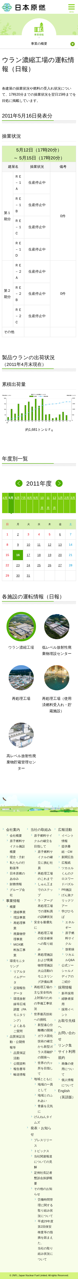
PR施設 (67, 889)
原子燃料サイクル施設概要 (17, 846)
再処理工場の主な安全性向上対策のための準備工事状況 (43, 997)
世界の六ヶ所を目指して (45, 1068)
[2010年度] (19, 483)
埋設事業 (19, 917)
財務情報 (16, 884)
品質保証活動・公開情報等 (17, 1042)
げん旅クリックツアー (68, 900)
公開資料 (19, 1063)
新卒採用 (68, 993)
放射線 (69, 949)
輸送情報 (19, 1074)
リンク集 (65, 1045)
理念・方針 (17, 857)
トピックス (41, 1151)
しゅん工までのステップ (45, 889)
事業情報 (39, 34)
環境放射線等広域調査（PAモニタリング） (19, 1009)
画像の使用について (68, 1069)
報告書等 (19, 1069)
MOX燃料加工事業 (19, 950)
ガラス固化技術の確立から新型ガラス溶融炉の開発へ (45, 1046)
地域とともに (43, 1079)
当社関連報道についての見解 (43, 1162)
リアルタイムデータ (19, 977)
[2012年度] (59, 483)
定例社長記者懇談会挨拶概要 (43, 1178)
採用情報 (65, 987)
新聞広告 (68, 857)
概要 (13, 906)
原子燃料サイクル (69, 938)
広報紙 (66, 862)
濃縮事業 (19, 912)
